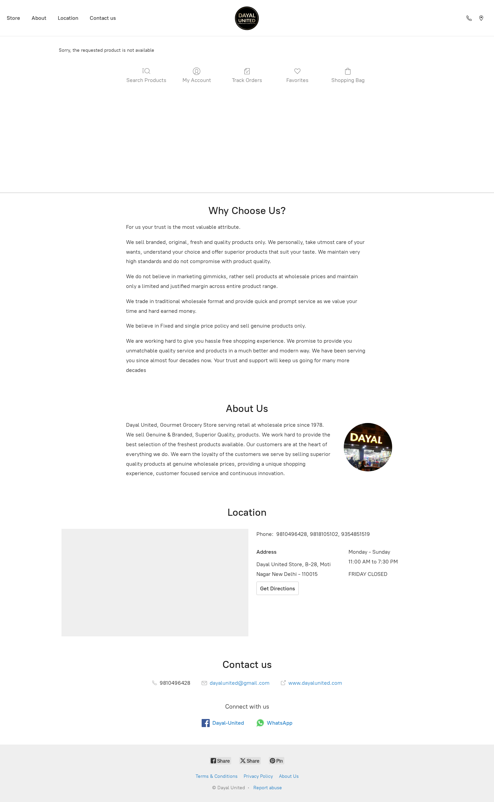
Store (13, 18)
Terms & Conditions (217, 776)
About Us (289, 776)
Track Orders (247, 80)
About (39, 18)
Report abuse (267, 788)
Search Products (146, 80)
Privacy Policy (258, 776)
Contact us (103, 18)
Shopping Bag (348, 80)
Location (68, 18)
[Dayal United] (247, 18)
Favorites (297, 80)
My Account (196, 80)
